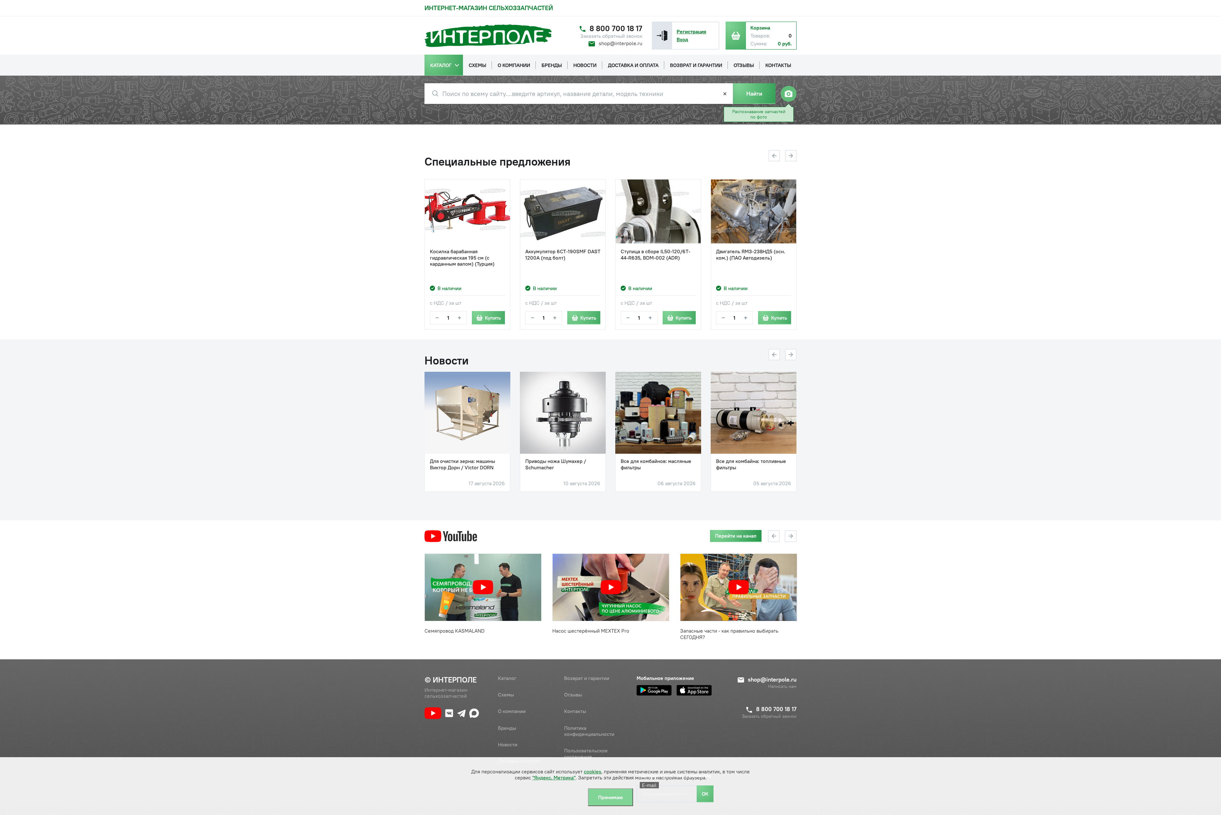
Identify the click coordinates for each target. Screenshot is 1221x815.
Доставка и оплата (519, 761)
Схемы (506, 694)
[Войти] (662, 36)
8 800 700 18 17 (616, 28)
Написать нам (782, 686)
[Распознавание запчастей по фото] (789, 94)
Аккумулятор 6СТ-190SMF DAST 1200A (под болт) (562, 254)
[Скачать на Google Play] (654, 690)
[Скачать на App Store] (694, 690)
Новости (507, 744)
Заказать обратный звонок (611, 36)
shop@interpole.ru (620, 43)
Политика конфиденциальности (589, 731)
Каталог (507, 678)
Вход (682, 39)
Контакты (575, 711)
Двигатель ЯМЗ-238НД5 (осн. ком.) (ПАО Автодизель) (750, 254)
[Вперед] (791, 155)
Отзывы (573, 694)
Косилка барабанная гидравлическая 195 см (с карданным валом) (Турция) (462, 257)
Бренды (507, 728)
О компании (512, 711)
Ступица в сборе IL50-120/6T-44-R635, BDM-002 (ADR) (655, 254)
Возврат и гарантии (586, 678)
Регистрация (691, 31)
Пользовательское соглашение (586, 753)
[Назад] (774, 155)
